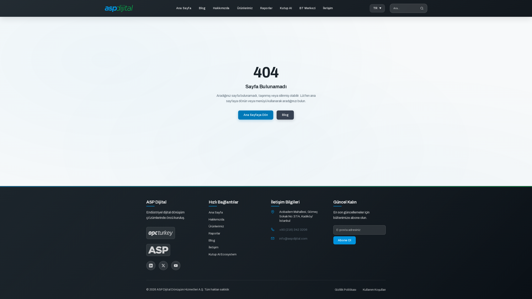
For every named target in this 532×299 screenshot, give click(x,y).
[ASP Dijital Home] (119, 8)
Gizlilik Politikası (345, 289)
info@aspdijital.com (293, 238)
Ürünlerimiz (245, 8)
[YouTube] (175, 265)
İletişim (328, 8)
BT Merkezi (307, 8)
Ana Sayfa (183, 8)
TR (375, 8)
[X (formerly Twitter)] (163, 265)
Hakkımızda (221, 8)
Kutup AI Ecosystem (222, 254)
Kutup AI (286, 8)
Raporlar (266, 8)
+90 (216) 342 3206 (293, 229)
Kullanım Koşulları (374, 289)
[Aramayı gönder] (422, 8)
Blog (202, 8)
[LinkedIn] (150, 265)
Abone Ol (344, 240)
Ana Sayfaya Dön (256, 114)
